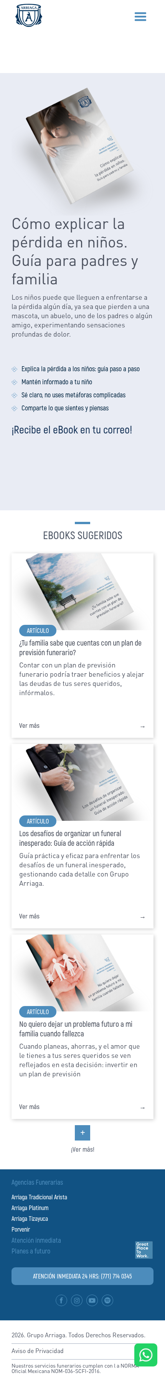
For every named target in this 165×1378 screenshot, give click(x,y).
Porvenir (21, 1229)
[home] (27, 15)
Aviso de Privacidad (38, 1351)
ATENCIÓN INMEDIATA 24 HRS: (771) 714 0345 (82, 1276)
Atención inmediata (36, 1240)
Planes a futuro (31, 1251)
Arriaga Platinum (30, 1207)
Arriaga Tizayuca (30, 1218)
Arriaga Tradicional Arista (39, 1196)
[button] (140, 17)
